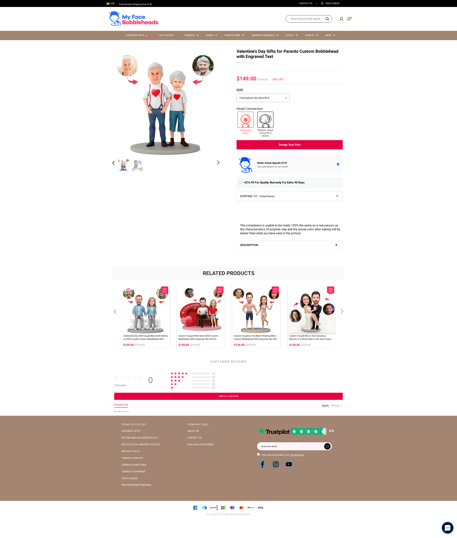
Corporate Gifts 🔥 (136, 35)
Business (190, 35)
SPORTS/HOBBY (232, 35)
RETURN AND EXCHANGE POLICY (140, 437)
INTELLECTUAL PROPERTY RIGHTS (141, 444)
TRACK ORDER (129, 478)
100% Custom (166, 35)
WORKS (209, 35)
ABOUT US (193, 431)
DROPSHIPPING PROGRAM (136, 485)
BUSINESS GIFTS (131, 431)
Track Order (332, 3)
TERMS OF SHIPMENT (134, 471)
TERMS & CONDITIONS (134, 464)
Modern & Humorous (263, 35)
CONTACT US (305, 3)
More (328, 35)
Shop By (309, 35)
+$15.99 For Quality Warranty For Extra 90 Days (274, 182)
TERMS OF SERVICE (132, 458)
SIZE (240, 90)
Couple (290, 35)
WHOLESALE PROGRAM (200, 444)
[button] (120, 101)
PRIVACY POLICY (131, 451)
